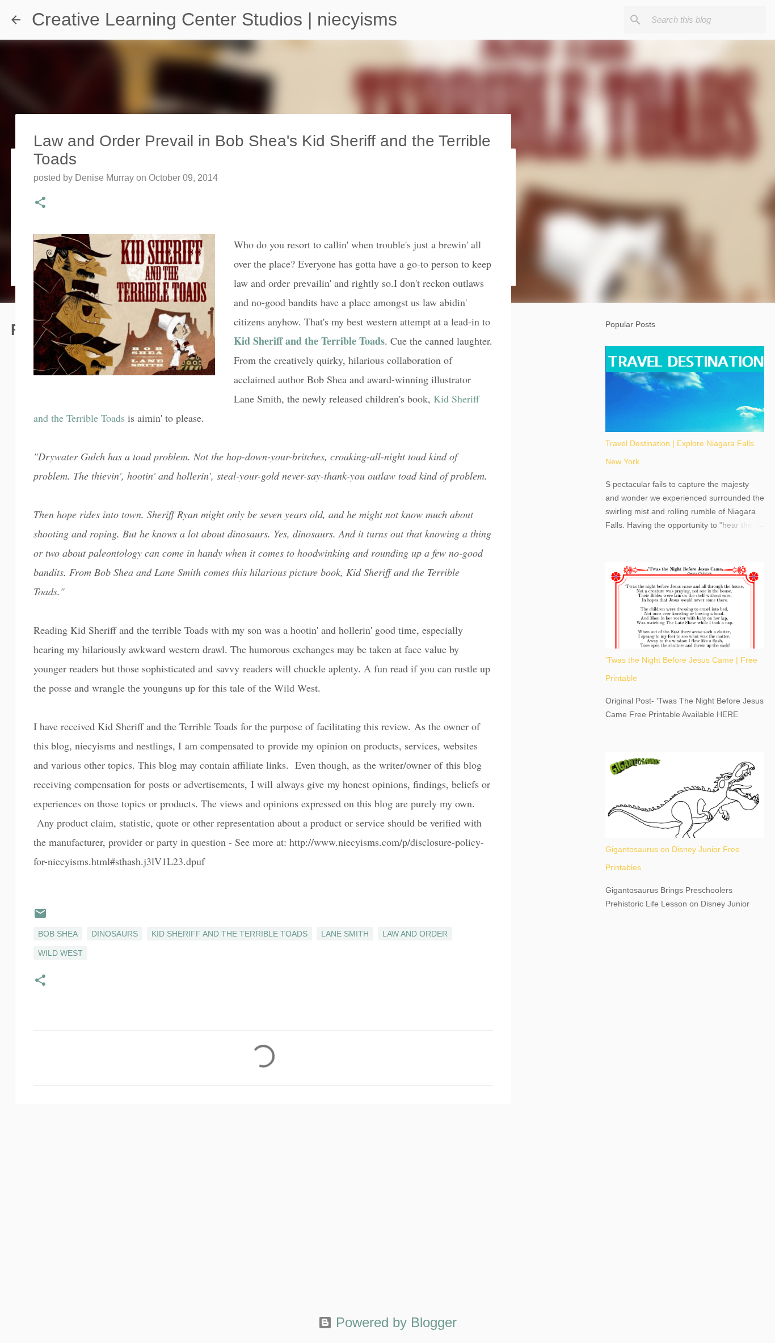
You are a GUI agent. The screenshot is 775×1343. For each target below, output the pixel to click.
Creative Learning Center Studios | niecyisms (214, 19)
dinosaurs (114, 933)
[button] (40, 203)
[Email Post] (40, 917)
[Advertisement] (263, 1200)
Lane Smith (345, 933)
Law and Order (415, 933)
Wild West (60, 953)
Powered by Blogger (394, 1322)
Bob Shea (58, 933)
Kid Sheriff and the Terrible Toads (309, 340)
